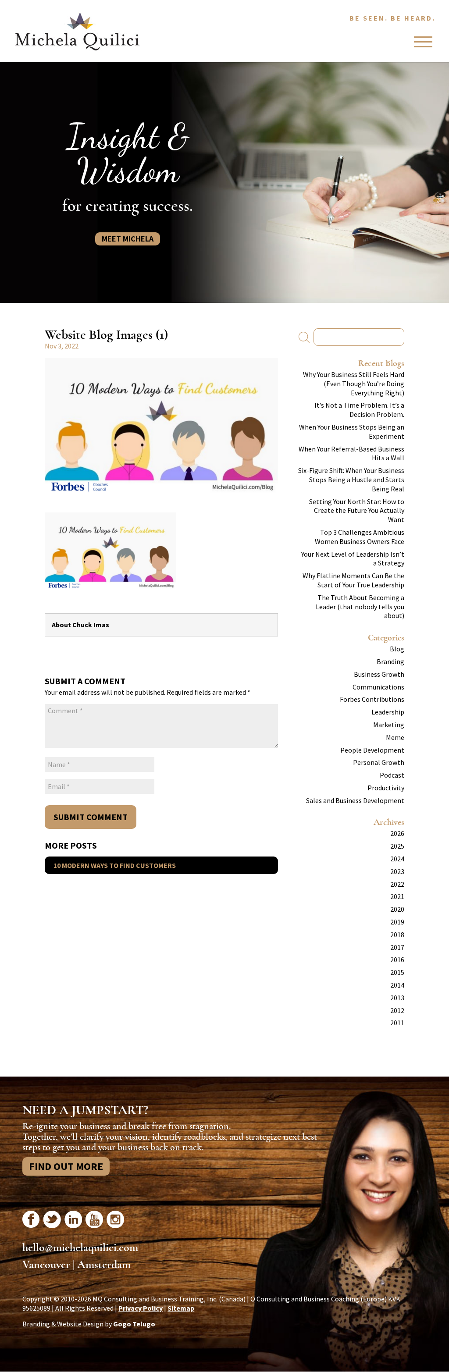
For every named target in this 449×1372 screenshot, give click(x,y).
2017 (397, 947)
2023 (397, 871)
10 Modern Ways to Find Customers (114, 865)
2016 (397, 959)
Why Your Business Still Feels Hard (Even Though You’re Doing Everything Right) (353, 383)
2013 (397, 997)
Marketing (388, 724)
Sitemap (180, 1308)
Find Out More (66, 1166)
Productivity (385, 787)
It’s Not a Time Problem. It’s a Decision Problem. (359, 410)
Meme (395, 737)
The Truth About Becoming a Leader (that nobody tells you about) (360, 606)
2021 (397, 896)
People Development (372, 750)
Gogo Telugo (134, 1323)
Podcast (392, 775)
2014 (397, 985)
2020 (397, 909)
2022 (397, 884)
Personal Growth (378, 762)
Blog (397, 648)
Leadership (387, 711)
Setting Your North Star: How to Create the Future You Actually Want (356, 510)
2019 (397, 921)
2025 (397, 846)
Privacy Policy (140, 1308)
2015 (397, 972)
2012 (397, 1010)
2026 (397, 833)
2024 (397, 858)
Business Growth (379, 674)
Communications (378, 686)
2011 (397, 1022)
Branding (390, 661)
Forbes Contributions (372, 699)
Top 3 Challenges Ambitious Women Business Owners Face (359, 537)
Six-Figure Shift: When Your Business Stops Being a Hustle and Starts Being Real (351, 479)
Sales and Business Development (355, 800)
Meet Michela (127, 239)
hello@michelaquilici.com (80, 1247)
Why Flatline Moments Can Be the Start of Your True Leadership (353, 580)
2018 (397, 934)
